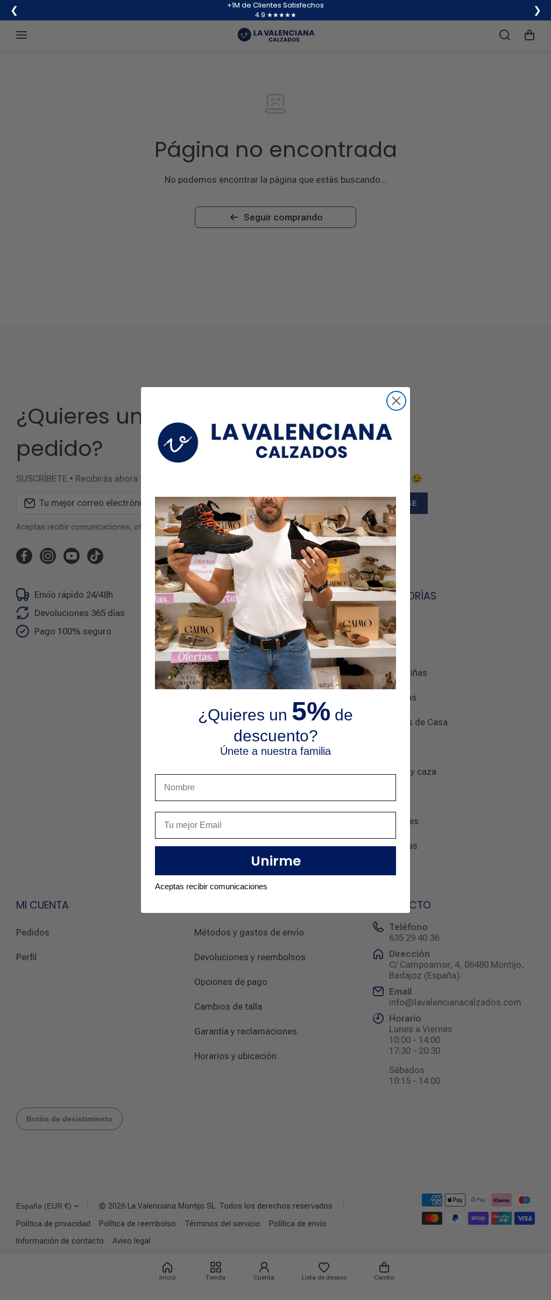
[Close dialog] (396, 400)
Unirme (276, 861)
